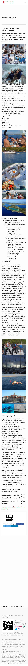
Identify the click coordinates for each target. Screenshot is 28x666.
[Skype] (15, 629)
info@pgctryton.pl (18, 626)
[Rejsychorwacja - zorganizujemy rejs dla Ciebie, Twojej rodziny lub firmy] (8, 2)
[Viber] (19, 629)
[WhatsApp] (23, 626)
